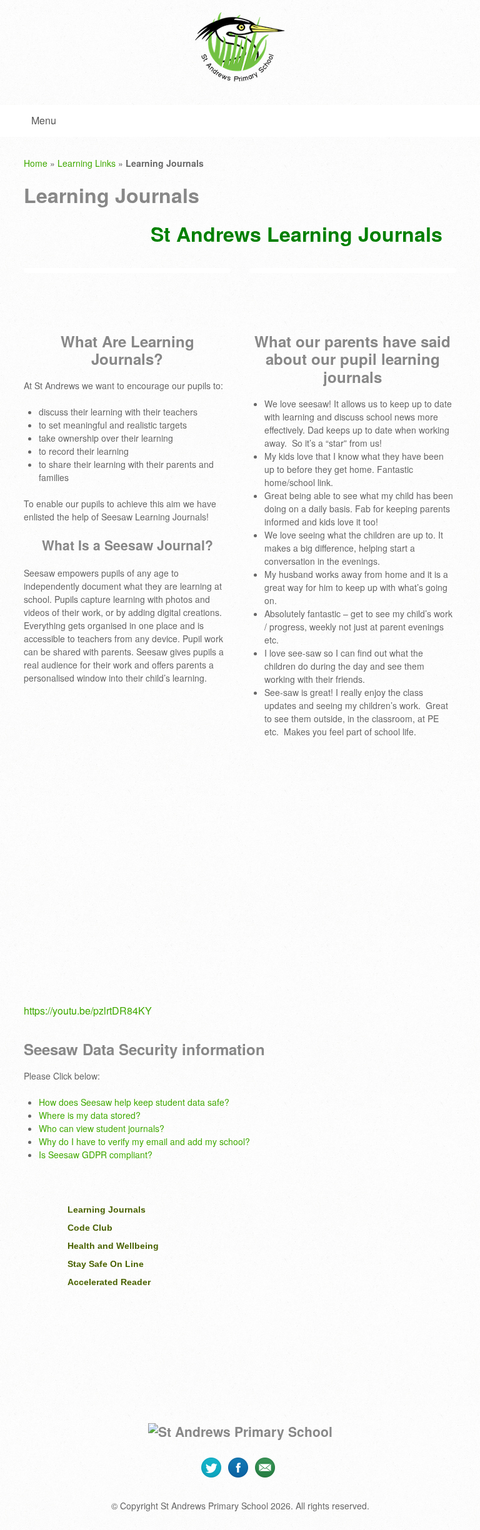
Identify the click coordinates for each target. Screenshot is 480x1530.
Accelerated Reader (109, 1282)
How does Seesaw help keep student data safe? (134, 1102)
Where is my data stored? (90, 1115)
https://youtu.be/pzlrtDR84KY (88, 1010)
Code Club (90, 1228)
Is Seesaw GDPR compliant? (95, 1154)
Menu (43, 120)
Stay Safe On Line (106, 1264)
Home (36, 163)
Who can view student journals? (101, 1128)
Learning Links (87, 163)
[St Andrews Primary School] (240, 47)
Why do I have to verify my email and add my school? (144, 1141)
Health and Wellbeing (113, 1246)
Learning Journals (107, 1210)
